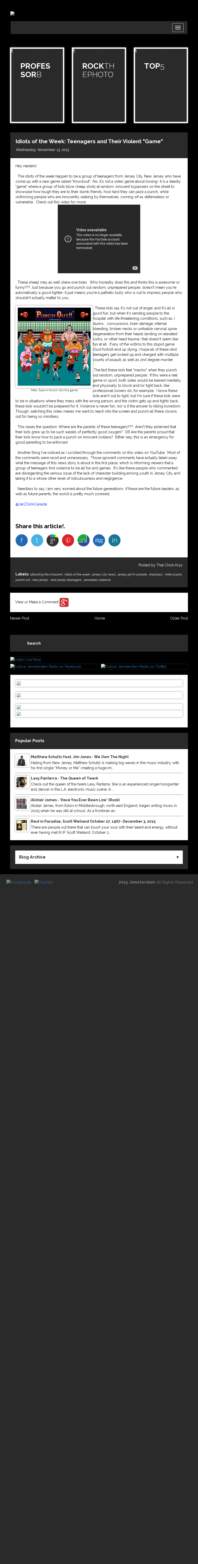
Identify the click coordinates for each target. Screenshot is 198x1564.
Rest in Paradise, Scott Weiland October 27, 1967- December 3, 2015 (93, 821)
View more (37, 85)
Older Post (179, 618)
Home (100, 618)
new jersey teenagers (66, 580)
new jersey (40, 580)
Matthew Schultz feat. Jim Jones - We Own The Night (80, 757)
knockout (156, 574)
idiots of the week (77, 574)
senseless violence (97, 580)
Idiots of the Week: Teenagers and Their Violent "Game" (89, 141)
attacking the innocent (46, 574)
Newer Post (19, 618)
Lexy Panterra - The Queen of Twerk (64, 778)
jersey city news (104, 574)
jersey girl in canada (132, 574)
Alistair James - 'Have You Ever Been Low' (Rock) (75, 800)
